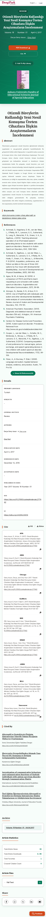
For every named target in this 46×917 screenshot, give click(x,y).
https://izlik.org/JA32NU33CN (16, 515)
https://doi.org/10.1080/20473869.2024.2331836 (18, 786)
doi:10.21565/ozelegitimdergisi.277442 (17, 565)
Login (41, 3)
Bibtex (41, 526)
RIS (31, 526)
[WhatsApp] (15, 902)
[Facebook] (6, 902)
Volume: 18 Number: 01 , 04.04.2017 (20, 828)
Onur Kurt (31, 37)
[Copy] (40, 549)
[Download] (40, 882)
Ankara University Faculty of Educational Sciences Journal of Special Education (23, 95)
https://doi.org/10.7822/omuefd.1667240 (15, 805)
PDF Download (22, 48)
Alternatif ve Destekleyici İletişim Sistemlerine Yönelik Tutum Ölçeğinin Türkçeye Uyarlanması (19, 736)
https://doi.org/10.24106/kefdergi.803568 (15, 765)
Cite (21, 54)
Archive (6, 818)
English (32, 3)
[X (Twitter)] (23, 902)
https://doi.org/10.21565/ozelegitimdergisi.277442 (20, 546)
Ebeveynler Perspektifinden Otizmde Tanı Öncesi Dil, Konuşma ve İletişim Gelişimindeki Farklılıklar (21, 755)
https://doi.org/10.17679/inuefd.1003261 (15, 746)
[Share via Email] (40, 902)
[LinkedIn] (31, 902)
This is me (22, 431)
